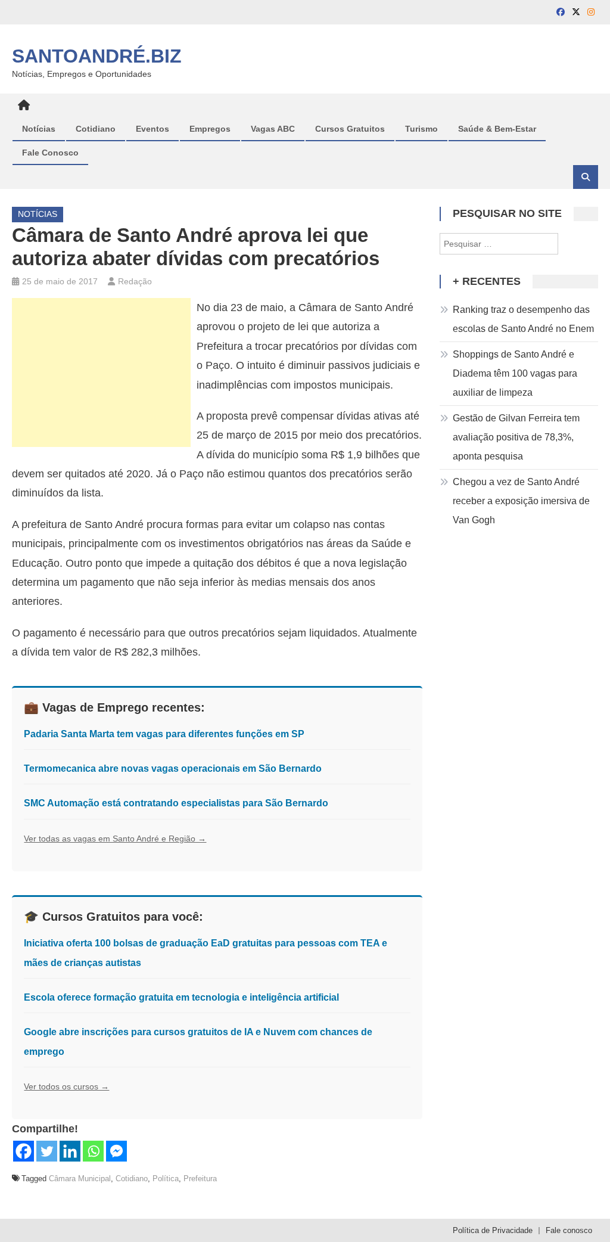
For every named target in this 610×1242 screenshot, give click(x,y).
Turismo (421, 128)
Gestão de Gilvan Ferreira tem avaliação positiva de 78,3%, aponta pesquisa (516, 437)
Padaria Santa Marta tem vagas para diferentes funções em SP (164, 734)
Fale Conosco (50, 152)
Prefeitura (200, 1178)
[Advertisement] (101, 372)
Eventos (152, 128)
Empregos (210, 128)
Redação (135, 281)
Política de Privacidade (493, 1230)
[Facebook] (23, 1151)
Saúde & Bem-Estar (497, 128)
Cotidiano (96, 128)
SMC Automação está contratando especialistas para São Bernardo (176, 803)
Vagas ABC (273, 128)
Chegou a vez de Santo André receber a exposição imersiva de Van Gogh (521, 501)
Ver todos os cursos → (66, 1086)
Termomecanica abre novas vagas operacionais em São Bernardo (173, 768)
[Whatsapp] (93, 1151)
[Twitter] (46, 1151)
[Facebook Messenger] (116, 1151)
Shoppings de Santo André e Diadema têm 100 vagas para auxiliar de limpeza (515, 373)
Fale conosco (569, 1230)
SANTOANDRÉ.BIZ (97, 56)
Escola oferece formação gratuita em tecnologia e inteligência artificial (181, 997)
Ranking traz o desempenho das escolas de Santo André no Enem (523, 319)
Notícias (38, 128)
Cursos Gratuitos (350, 128)
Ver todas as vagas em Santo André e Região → (115, 838)
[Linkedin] (70, 1151)
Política (165, 1178)
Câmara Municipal (80, 1178)
